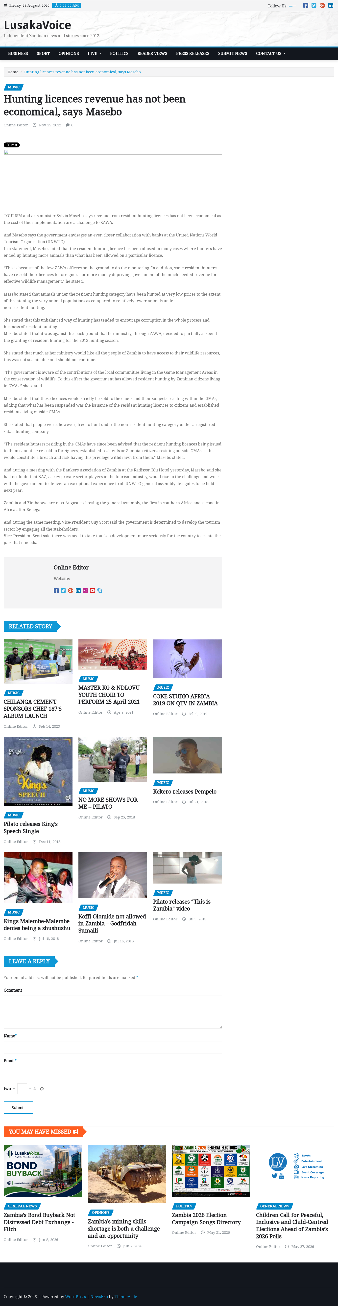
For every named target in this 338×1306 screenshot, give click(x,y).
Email (10, 1060)
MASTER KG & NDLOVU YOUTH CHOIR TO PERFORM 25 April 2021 (109, 695)
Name (10, 1036)
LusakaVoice (37, 25)
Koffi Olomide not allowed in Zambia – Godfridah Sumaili (112, 923)
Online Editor (16, 125)
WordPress (75, 1296)
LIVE (93, 53)
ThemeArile (126, 1296)
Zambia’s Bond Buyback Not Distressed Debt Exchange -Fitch (39, 1222)
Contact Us (269, 53)
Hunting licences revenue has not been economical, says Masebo (82, 72)
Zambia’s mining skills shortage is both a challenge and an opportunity (124, 1228)
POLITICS (119, 53)
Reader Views (153, 53)
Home (13, 72)
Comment (13, 990)
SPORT (43, 53)
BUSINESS (18, 53)
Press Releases (192, 53)
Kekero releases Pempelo (185, 792)
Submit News (232, 53)
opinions (69, 53)
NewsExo (99, 1296)
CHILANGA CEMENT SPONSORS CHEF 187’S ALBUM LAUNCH (33, 709)
